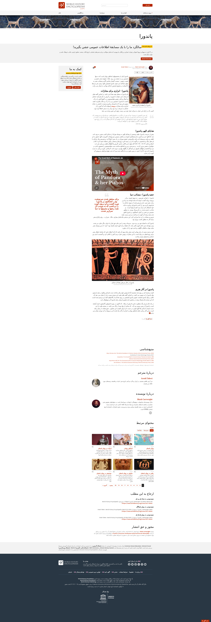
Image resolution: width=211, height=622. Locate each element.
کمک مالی (77, 87)
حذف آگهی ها (149, 319)
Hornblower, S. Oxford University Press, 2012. (134, 362)
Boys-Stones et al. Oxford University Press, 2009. (130, 353)
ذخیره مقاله (149, 72)
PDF (136, 72)
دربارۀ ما (102, 13)
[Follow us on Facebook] (129, 565)
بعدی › (111, 485)
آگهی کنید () (106, 572)
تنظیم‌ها (131, 572)
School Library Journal (107, 548)
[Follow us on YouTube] (145, 565)
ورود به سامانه (147, 13)
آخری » (105, 485)
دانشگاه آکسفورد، (97, 546)
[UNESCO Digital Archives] (105, 598)
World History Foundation (86, 578)
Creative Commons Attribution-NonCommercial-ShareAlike (130, 533)
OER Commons (94, 548)
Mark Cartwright (139, 67)
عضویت (69, 87)
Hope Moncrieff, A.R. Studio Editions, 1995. (131, 360)
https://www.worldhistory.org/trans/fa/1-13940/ (137, 503)
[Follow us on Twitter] (132, 565)
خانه (60, 13)
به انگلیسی (80, 13)
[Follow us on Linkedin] (139, 565)
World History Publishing (88, 582)
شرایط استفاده (123, 572)
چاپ (142, 72)
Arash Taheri (124, 67)
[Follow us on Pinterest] (135, 565)
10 (115, 485)
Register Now (146, 59)
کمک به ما (124, 13)
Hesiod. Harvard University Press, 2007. (141, 358)
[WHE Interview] (150, 412)
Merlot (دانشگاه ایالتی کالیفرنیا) (80, 548)
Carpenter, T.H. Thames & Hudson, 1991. (135, 357)
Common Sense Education (133, 546)
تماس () (114, 572)
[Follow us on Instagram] (142, 565)
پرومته (113, 106)
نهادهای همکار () (79, 572)
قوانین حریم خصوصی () (93, 572)
